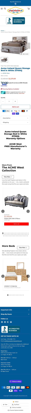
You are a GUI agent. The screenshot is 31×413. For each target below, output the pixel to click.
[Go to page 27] (12, 234)
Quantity (3, 97)
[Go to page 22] (5, 234)
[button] (15, 118)
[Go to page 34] (22, 234)
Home (2, 30)
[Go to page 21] (4, 234)
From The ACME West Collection (10, 66)
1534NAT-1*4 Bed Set (10, 286)
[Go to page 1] (2, 233)
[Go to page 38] (28, 234)
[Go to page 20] (2, 234)
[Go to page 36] (25, 234)
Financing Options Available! (10, 89)
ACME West (6, 73)
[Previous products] (2, 211)
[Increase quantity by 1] (15, 101)
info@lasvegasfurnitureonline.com (13, 341)
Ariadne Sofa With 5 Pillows (12, 218)
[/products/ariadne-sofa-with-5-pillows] (16, 201)
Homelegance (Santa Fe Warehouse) (12, 287)
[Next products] (28, 211)
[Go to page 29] (15, 234)
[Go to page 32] (19, 234)
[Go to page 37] (26, 234)
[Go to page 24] (8, 234)
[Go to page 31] (18, 234)
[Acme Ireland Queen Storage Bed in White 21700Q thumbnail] (4, 59)
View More (7, 177)
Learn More (4, 85)
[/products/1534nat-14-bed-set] (16, 272)
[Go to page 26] (11, 234)
